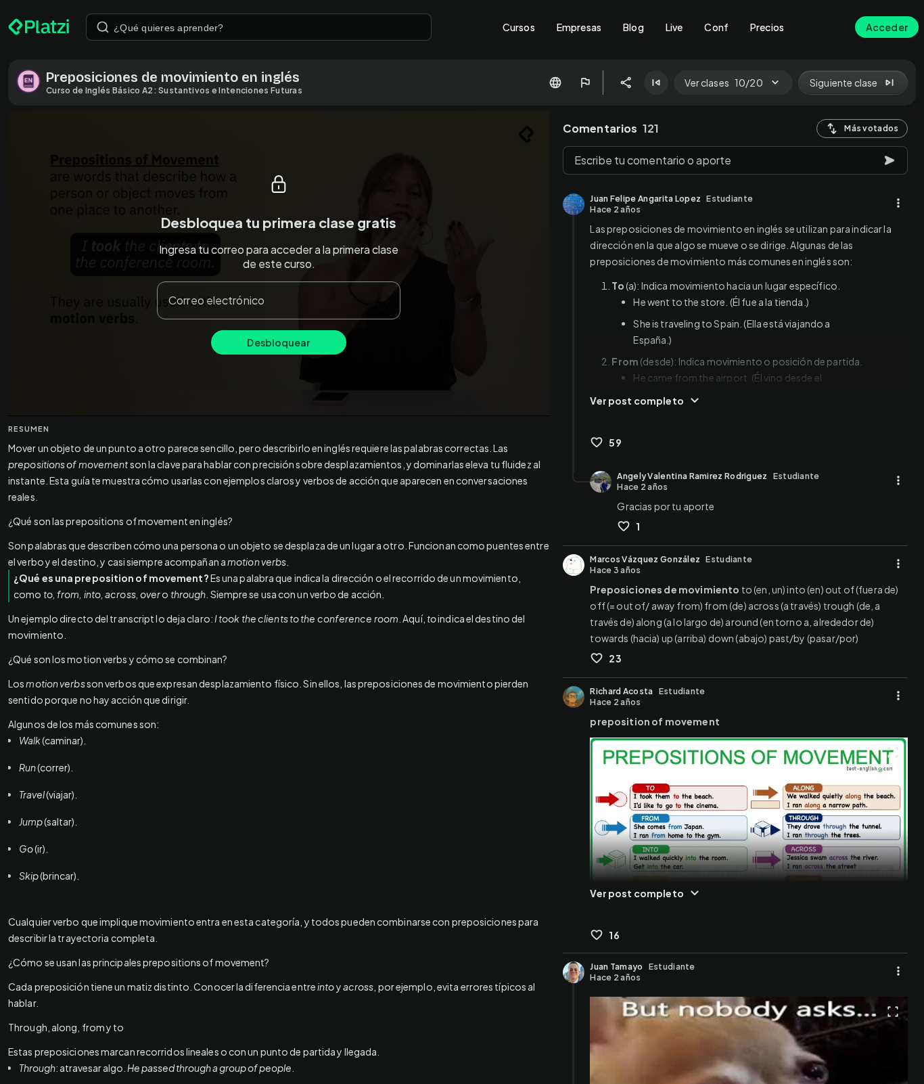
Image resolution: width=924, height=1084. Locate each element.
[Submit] (103, 27)
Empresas (579, 27)
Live (674, 27)
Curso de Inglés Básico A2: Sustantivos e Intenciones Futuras (174, 90)
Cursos (519, 27)
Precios (767, 27)
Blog (633, 27)
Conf (716, 27)
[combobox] (259, 27)
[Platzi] (39, 27)
